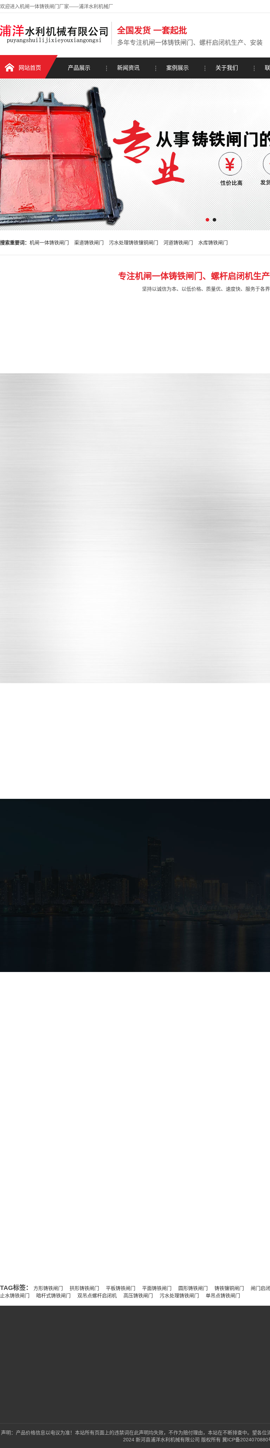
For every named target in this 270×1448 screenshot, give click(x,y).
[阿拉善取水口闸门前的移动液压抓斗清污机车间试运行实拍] (158, 1016)
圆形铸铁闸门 (193, 1288)
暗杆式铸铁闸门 (53, 1295)
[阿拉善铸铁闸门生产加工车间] (50, 1016)
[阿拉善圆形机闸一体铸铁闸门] (202, 464)
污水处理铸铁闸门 (179, 1295)
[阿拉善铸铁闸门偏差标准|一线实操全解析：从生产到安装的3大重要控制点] (59, 1155)
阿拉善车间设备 (171, 927)
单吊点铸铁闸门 (223, 1295)
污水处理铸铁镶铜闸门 (133, 242)
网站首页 (30, 68)
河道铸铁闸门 (178, 242)
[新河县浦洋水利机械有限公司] (54, 43)
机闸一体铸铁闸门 (49, 242)
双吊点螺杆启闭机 (97, 1295)
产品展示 (79, 68)
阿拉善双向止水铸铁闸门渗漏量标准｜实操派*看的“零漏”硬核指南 (92, 1204)
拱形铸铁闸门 (84, 1288)
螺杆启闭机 (72, 1418)
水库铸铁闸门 (213, 242)
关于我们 (227, 68)
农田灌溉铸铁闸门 (79, 1407)
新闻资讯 (128, 68)
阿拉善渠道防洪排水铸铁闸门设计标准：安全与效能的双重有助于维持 (97, 1233)
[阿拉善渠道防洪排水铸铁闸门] (202, 617)
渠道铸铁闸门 (89, 242)
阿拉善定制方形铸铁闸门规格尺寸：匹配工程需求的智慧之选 (87, 1218)
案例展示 (177, 68)
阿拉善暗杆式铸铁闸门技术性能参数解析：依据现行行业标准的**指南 (96, 1247)
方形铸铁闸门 (48, 1288)
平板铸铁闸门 (120, 1288)
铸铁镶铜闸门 (229, 1288)
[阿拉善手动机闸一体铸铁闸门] (202, 540)
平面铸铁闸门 (157, 1288)
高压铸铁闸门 (138, 1295)
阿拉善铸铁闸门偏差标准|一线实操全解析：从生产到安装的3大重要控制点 (147, 1122)
